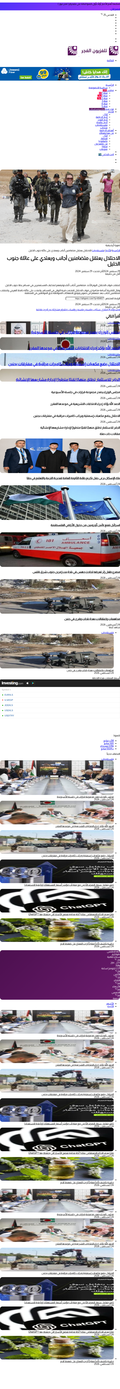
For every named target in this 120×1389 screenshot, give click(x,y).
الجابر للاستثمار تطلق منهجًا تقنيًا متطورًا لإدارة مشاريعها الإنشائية (68, 379)
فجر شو (101, 109)
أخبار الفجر (103, 119)
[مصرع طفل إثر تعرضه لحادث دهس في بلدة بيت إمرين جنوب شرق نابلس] (60, 566)
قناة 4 (104, 103)
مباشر (108, 90)
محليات (104, 127)
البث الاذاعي (106, 154)
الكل (105, 114)
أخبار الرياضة (102, 117)
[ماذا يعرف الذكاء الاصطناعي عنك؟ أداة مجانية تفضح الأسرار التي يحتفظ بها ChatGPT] (57, 911)
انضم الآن (115, 9)
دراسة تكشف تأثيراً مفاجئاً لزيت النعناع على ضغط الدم (87, 943)
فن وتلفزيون (101, 143)
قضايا (105, 146)
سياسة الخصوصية (98, 87)
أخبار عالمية (102, 122)
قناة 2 (102, 98)
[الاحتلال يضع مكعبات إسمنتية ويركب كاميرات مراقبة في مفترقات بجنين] (57, 853)
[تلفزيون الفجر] (79, 55)
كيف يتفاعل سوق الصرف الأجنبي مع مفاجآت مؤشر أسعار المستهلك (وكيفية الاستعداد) (69, 885)
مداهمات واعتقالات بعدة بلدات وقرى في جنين (92, 618)
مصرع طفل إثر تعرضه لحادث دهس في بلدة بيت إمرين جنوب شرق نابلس (76, 571)
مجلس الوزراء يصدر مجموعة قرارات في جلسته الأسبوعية (75, 332)
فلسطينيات (101, 125)
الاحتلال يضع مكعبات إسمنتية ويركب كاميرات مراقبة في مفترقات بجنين (64, 364)
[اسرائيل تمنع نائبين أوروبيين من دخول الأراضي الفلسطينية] (60, 519)
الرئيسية (110, 85)
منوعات (104, 149)
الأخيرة (110, 1006)
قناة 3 (105, 101)
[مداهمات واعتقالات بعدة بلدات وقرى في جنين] (60, 613)
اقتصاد (104, 138)
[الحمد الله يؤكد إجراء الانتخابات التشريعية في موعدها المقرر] (57, 823)
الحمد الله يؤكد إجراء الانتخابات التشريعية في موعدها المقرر (74, 348)
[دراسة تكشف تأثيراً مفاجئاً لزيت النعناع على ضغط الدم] (57, 941)
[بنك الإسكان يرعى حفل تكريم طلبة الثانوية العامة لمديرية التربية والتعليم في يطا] (60, 472)
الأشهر (110, 1003)
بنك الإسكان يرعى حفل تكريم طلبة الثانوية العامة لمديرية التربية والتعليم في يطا (73, 478)
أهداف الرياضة (107, 130)
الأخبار (111, 111)
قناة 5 (105, 106)
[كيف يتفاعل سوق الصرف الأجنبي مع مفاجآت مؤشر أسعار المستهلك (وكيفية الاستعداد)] (57, 882)
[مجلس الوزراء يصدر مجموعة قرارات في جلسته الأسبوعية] (57, 1032)
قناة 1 (103, 93)
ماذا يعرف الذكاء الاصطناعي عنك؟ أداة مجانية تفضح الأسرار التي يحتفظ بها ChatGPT (71, 914)
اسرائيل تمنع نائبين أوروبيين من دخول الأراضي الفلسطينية (85, 525)
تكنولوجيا (103, 141)
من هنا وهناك (106, 133)
